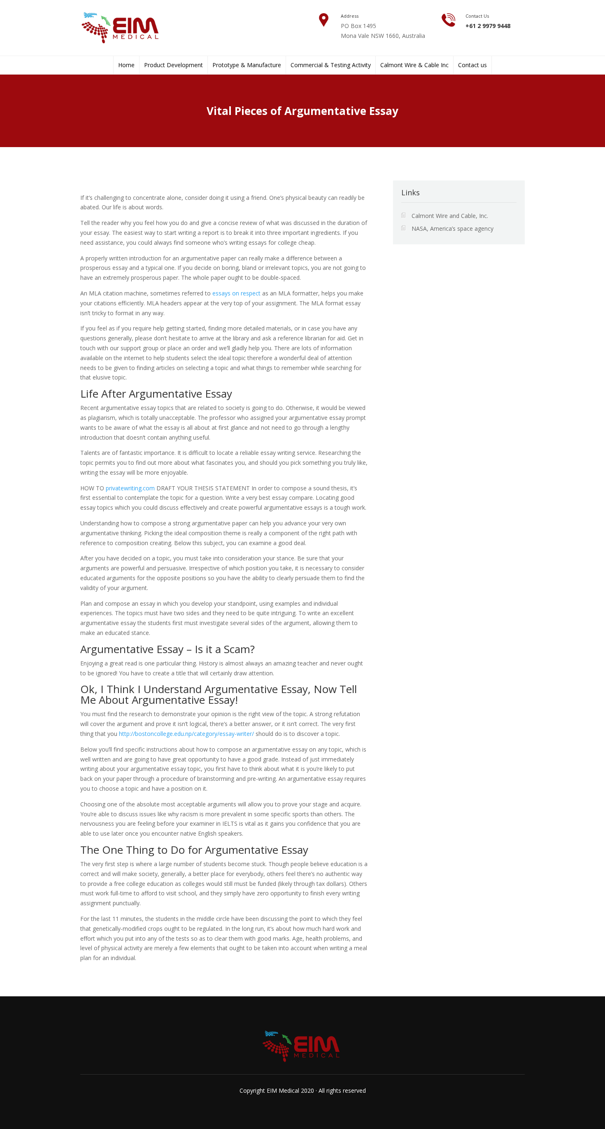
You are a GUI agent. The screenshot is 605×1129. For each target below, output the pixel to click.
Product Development (173, 65)
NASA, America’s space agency (452, 228)
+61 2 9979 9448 (487, 26)
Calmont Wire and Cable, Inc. (450, 216)
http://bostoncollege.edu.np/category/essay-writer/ (186, 734)
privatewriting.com (130, 488)
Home (126, 65)
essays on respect (236, 293)
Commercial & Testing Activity (331, 65)
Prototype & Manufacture (246, 65)
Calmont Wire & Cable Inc (414, 65)
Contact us (472, 65)
